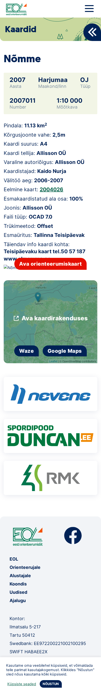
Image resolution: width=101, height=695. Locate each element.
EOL (14, 559)
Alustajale (20, 575)
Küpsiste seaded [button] (21, 684)
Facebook (73, 535)
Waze (26, 351)
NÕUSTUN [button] (51, 684)
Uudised (18, 592)
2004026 (51, 189)
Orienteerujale (25, 567)
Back (92, 32)
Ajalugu (18, 600)
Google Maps (65, 351)
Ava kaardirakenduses (55, 318)
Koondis (18, 583)
